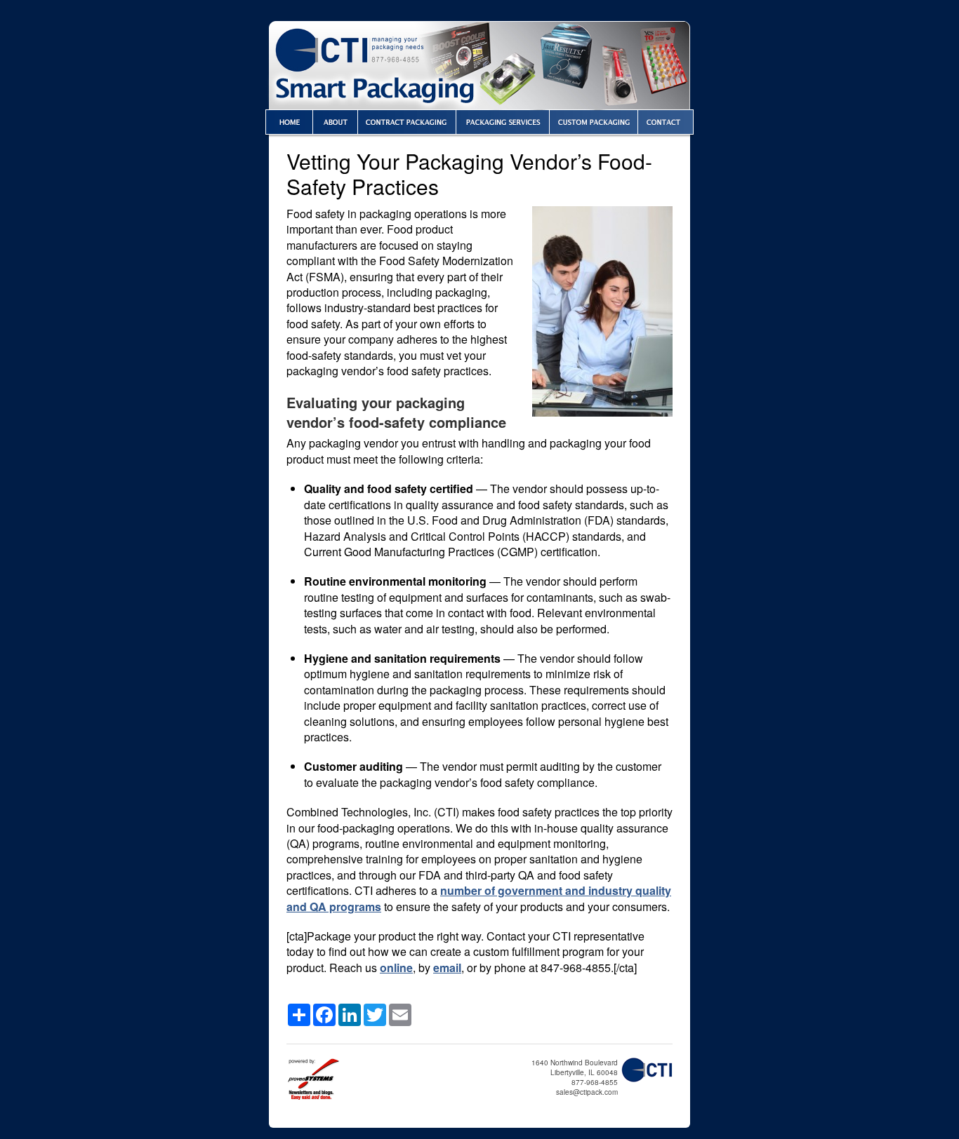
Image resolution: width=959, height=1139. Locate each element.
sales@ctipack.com (587, 1092)
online (396, 967)
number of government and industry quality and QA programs (478, 898)
